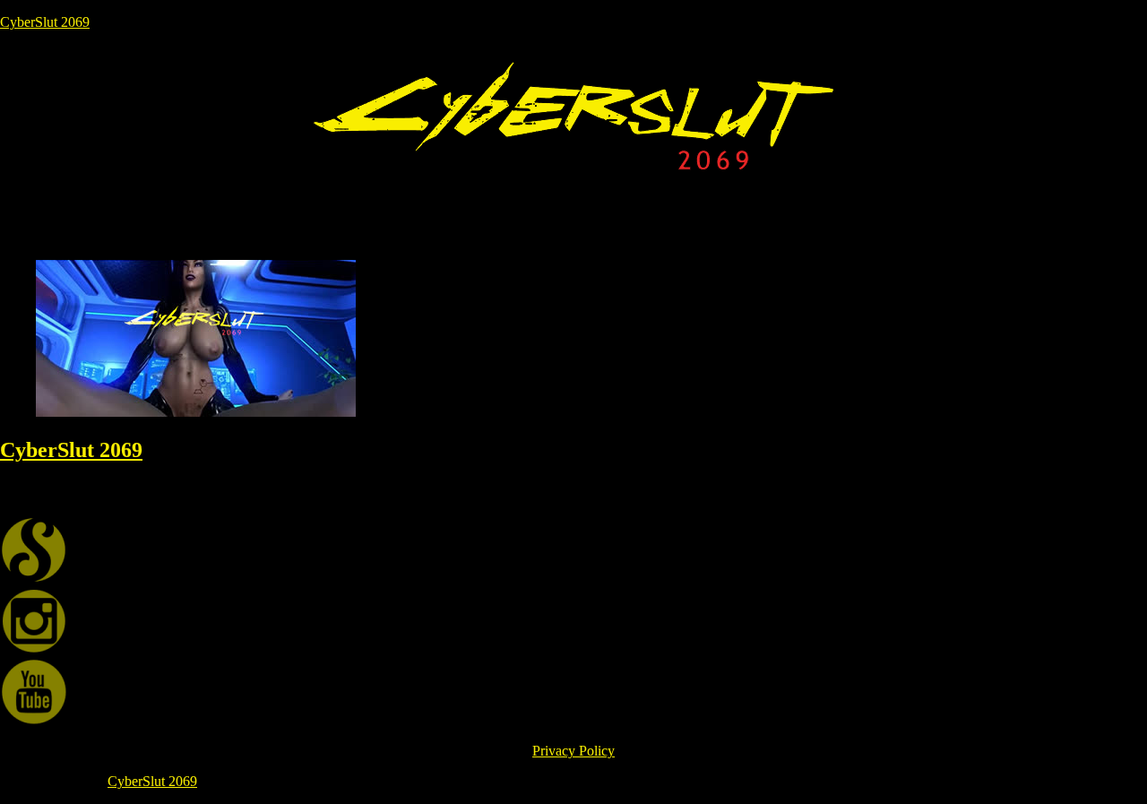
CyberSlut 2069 (45, 22)
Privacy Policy (573, 750)
